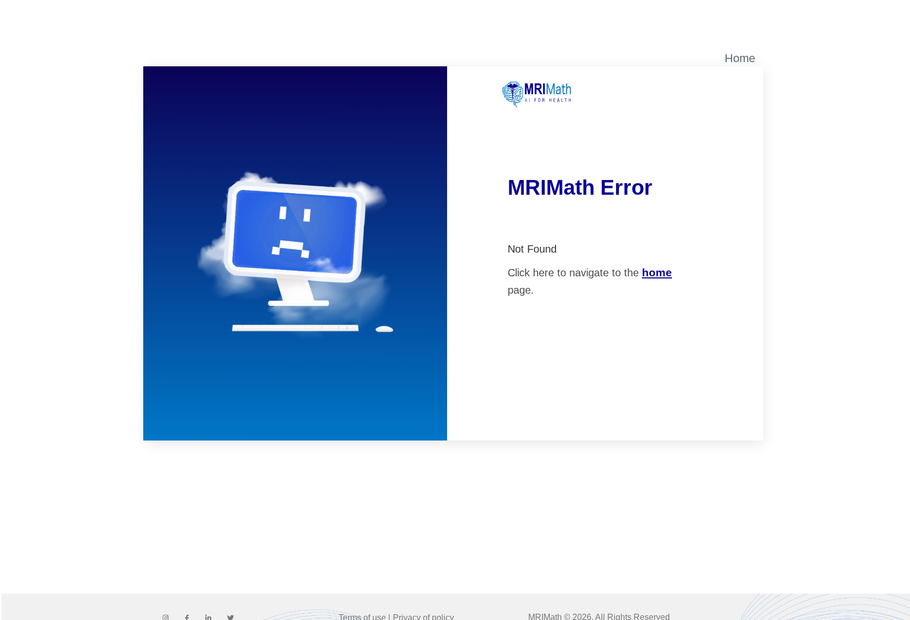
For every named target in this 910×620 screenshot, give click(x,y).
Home (740, 58)
